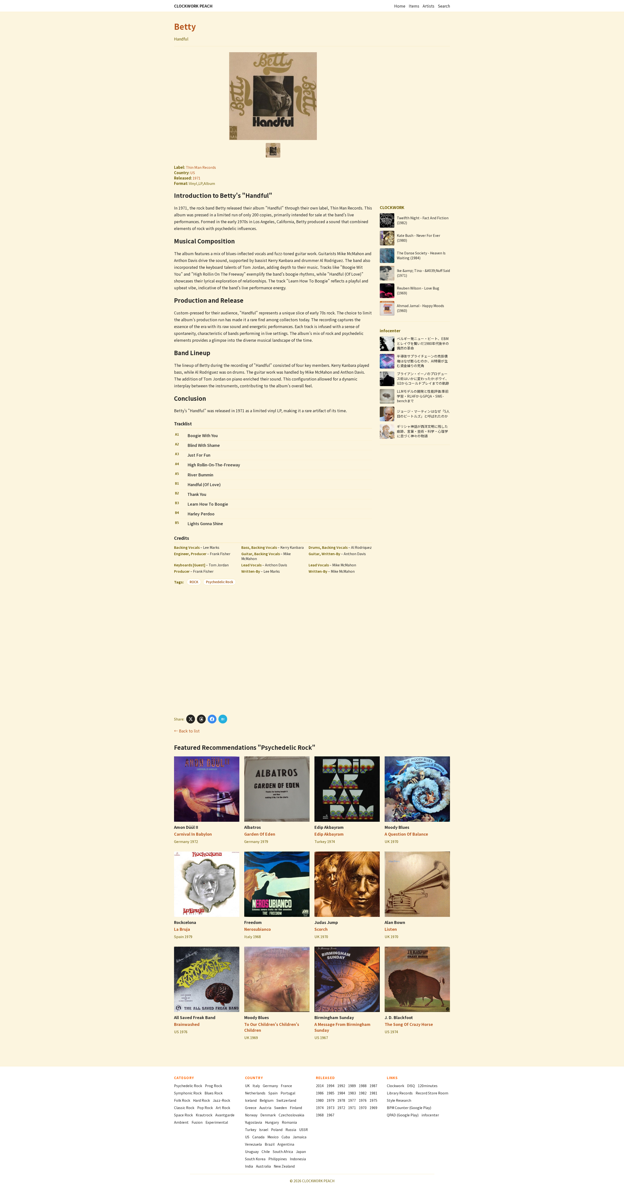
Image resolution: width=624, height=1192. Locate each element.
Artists (428, 6)
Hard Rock (201, 1100)
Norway (251, 1114)
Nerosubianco (257, 929)
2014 (320, 1085)
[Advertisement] (273, 649)
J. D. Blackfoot (399, 1017)
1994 (330, 1085)
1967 (330, 1114)
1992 (341, 1085)
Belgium (266, 1100)
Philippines (277, 1158)
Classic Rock (184, 1107)
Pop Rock (205, 1107)
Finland (296, 1107)
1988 (363, 1085)
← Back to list (187, 731)
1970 (363, 1107)
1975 (373, 1100)
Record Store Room (432, 1093)
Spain (273, 1093)
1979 (330, 1100)
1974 (320, 1107)
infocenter (430, 1114)
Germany (270, 1085)
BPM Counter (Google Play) (409, 1107)
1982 (363, 1093)
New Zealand (284, 1166)
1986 (320, 1093)
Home (399, 6)
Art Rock (223, 1107)
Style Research (399, 1100)
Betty (185, 26)
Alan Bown (395, 922)
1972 (341, 1107)
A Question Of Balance (406, 834)
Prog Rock (213, 1085)
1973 (330, 1107)
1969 (373, 1107)
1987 (373, 1085)
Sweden (280, 1107)
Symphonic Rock (188, 1093)
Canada (258, 1136)
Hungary (272, 1122)
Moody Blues (397, 827)
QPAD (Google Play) (403, 1114)
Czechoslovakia (291, 1114)
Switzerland (286, 1100)
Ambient (181, 1122)
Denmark (268, 1114)
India (249, 1166)
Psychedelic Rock (219, 582)
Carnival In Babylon (193, 834)
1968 (320, 1114)
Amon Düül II (186, 827)
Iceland (251, 1100)
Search (444, 6)
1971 (196, 177)
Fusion (197, 1122)
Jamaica (299, 1136)
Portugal (288, 1093)
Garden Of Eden (259, 834)
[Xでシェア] (190, 719)
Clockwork (395, 1085)
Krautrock (204, 1114)
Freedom (253, 922)
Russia (290, 1129)
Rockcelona (185, 922)
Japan (301, 1151)
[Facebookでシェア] (212, 719)
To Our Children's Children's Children (271, 1027)
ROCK (194, 582)
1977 (352, 1100)
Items (414, 6)
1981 (373, 1093)
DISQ (411, 1085)
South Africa (283, 1151)
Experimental (216, 1122)
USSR (303, 1129)
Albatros (252, 827)
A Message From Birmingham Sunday (342, 1027)
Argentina (285, 1144)
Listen (391, 929)
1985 (330, 1093)
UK (247, 1085)
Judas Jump (326, 922)
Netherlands (255, 1093)
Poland (277, 1129)
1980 (320, 1100)
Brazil (269, 1144)
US (192, 172)
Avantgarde (224, 1114)
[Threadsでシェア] (201, 719)
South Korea (255, 1158)
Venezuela (253, 1144)
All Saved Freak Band (194, 1017)
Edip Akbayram (329, 827)
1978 (341, 1100)
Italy (256, 1085)
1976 (363, 1100)
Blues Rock (214, 1093)
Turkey (250, 1129)
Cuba (286, 1136)
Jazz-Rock (221, 1100)
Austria (265, 1107)
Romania (289, 1122)
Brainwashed (187, 1024)
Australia (263, 1166)
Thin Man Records (201, 167)
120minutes (428, 1085)
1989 (352, 1085)
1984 (341, 1093)
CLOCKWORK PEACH (193, 6)
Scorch (321, 929)
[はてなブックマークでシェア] (222, 719)
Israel (263, 1129)
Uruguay (252, 1151)
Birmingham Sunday (334, 1017)
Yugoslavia (253, 1122)
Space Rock (183, 1114)
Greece (250, 1107)
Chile (266, 1151)
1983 (352, 1093)
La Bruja (182, 929)
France (286, 1085)
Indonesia (298, 1158)
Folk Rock (182, 1100)
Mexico (273, 1136)
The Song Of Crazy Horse (409, 1024)
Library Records (400, 1093)
